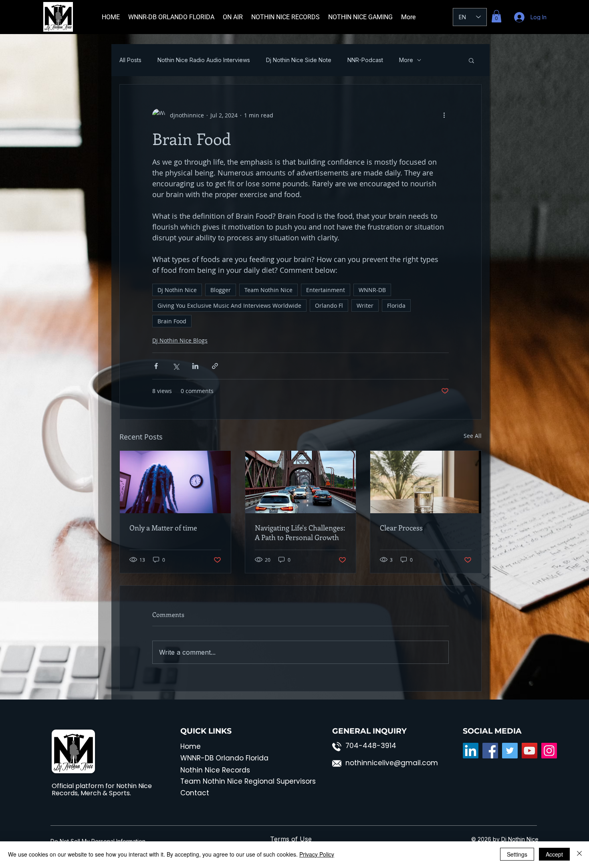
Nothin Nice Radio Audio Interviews (203, 60)
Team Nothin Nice (268, 290)
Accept (554, 854)
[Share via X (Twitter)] (176, 366)
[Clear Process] (425, 482)
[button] (496, 16)
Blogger (220, 290)
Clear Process (401, 527)
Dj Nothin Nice (177, 290)
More (406, 60)
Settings (517, 854)
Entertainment (325, 290)
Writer (365, 305)
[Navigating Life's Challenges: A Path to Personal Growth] (300, 482)
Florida (396, 305)
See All (473, 436)
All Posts (130, 60)
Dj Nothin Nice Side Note (298, 60)
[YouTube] (529, 750)
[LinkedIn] (470, 750)
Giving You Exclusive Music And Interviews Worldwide (229, 305)
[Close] (579, 854)
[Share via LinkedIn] (195, 366)
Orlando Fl (329, 305)
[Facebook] (490, 750)
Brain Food (171, 321)
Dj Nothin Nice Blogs (180, 340)
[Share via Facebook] (156, 366)
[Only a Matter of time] (175, 482)
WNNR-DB (372, 290)
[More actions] (444, 115)
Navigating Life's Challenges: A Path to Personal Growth (300, 532)
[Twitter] (510, 750)
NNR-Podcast (365, 60)
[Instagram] (549, 750)
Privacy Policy (316, 854)
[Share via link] (215, 366)
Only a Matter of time (163, 527)
